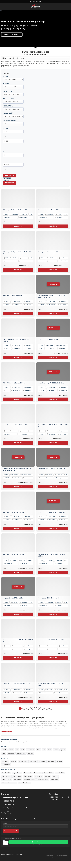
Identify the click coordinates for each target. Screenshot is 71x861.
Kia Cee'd (47, 776)
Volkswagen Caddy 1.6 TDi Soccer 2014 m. (16, 210)
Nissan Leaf (17, 779)
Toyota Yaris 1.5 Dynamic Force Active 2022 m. (53, 512)
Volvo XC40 (54, 779)
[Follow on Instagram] (6, 812)
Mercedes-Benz (21, 753)
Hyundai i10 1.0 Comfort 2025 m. (13, 512)
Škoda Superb (17, 776)
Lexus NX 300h (48, 773)
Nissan (56, 750)
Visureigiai (13, 761)
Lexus (11, 750)
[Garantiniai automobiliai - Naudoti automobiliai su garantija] (35, 6)
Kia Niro (55, 776)
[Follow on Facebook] (3, 812)
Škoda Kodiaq (28, 776)
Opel (3, 753)
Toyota (4, 750)
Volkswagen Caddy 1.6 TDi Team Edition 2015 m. (17, 252)
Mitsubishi (11, 753)
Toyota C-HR (27, 773)
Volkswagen (30, 750)
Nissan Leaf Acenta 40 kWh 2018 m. (49, 210)
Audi (17, 750)
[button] (2, 6)
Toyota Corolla (17, 773)
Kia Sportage (38, 776)
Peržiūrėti (18, 226)
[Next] (50, 708)
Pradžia (26, 55)
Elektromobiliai (23, 761)
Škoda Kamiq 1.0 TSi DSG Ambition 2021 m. (52, 640)
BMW (22, 750)
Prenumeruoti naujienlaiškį (10, 831)
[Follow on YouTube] (9, 812)
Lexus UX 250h (60, 773)
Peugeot (30, 753)
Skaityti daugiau (7, 731)
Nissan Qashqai (6, 779)
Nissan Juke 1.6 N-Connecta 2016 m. (49, 252)
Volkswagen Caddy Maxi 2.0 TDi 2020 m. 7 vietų (51, 684)
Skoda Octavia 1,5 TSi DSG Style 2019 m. (51, 383)
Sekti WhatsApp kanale (39, 842)
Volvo (49, 750)
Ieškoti (10, 175)
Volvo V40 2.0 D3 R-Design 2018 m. (14, 383)
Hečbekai (59, 761)
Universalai (51, 761)
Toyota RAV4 (6, 773)
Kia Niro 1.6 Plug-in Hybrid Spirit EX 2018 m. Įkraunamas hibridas (17, 469)
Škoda (38, 750)
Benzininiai (42, 761)
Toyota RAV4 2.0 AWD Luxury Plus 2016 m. (16, 684)
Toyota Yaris (37, 773)
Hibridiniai (5, 761)
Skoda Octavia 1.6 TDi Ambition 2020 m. (16, 425)
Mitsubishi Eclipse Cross (9, 783)
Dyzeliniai (33, 761)
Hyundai (63, 750)
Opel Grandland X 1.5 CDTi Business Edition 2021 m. (52, 555)
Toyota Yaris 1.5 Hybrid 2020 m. (48, 339)
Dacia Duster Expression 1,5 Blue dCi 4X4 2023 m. (18, 641)
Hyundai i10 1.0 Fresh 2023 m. (12, 295)
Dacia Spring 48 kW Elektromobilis (49, 598)
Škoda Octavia (6, 776)
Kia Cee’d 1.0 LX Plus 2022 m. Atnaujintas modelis (16, 340)
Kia (44, 750)
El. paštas (5, 823)
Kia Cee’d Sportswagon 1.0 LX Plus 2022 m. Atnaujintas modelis (52, 296)
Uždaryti (6, 181)
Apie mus (32, 1)
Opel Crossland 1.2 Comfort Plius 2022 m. (51, 469)
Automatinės (6, 764)
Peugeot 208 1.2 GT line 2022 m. (13, 598)
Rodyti (7, 178)
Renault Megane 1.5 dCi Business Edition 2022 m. (53, 426)
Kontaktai (38, 1)
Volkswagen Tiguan (29, 779)
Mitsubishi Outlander (24, 783)
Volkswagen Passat (42, 779)
